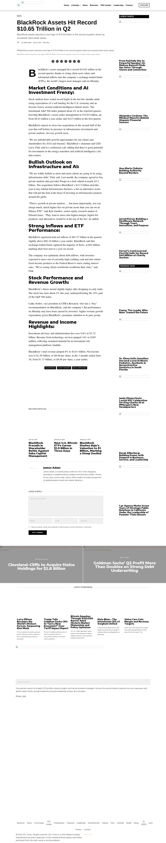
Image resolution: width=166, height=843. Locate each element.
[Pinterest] (61, 61)
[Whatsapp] (70, 61)
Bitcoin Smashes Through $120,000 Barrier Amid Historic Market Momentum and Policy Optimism (82, 622)
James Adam (27, 42)
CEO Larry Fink (79, 368)
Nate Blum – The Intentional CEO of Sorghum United (109, 621)
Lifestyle (120, 823)
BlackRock (50, 368)
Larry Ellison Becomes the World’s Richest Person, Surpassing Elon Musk (28, 624)
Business (21, 823)
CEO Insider (49, 823)
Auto (151, 823)
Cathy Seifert (64, 368)
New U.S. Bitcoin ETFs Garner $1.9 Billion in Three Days (65, 446)
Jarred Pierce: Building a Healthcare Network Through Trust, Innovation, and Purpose (133, 222)
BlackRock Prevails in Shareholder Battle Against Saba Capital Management (39, 449)
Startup (105, 823)
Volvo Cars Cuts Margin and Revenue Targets (136, 621)
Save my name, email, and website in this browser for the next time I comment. (61, 527)
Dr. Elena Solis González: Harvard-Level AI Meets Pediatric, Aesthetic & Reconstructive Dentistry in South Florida (134, 364)
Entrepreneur (59, 823)
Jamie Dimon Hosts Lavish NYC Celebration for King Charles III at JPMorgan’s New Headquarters (133, 402)
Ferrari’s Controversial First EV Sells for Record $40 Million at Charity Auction (133, 254)
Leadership (80, 823)
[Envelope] (25, 814)
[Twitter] (57, 61)
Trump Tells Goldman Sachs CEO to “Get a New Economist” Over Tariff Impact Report (56, 624)
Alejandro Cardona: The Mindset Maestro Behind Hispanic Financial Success (134, 119)
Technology (39, 823)
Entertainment (94, 823)
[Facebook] (52, 61)
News (19, 16)
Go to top (88, 834)
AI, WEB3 (143, 823)
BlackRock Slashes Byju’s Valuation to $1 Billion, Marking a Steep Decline (91, 448)
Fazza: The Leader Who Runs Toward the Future (133, 311)
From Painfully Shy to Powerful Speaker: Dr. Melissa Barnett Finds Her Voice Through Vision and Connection (132, 65)
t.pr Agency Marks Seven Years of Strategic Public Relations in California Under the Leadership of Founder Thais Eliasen (134, 510)
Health (129, 823)
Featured (70, 823)
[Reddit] (74, 61)
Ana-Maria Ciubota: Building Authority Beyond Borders (131, 170)
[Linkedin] (65, 61)
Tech (112, 823)
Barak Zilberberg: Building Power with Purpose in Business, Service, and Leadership (133, 456)
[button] (136, 5)
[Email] (78, 61)
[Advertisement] (66, 386)
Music (136, 823)
